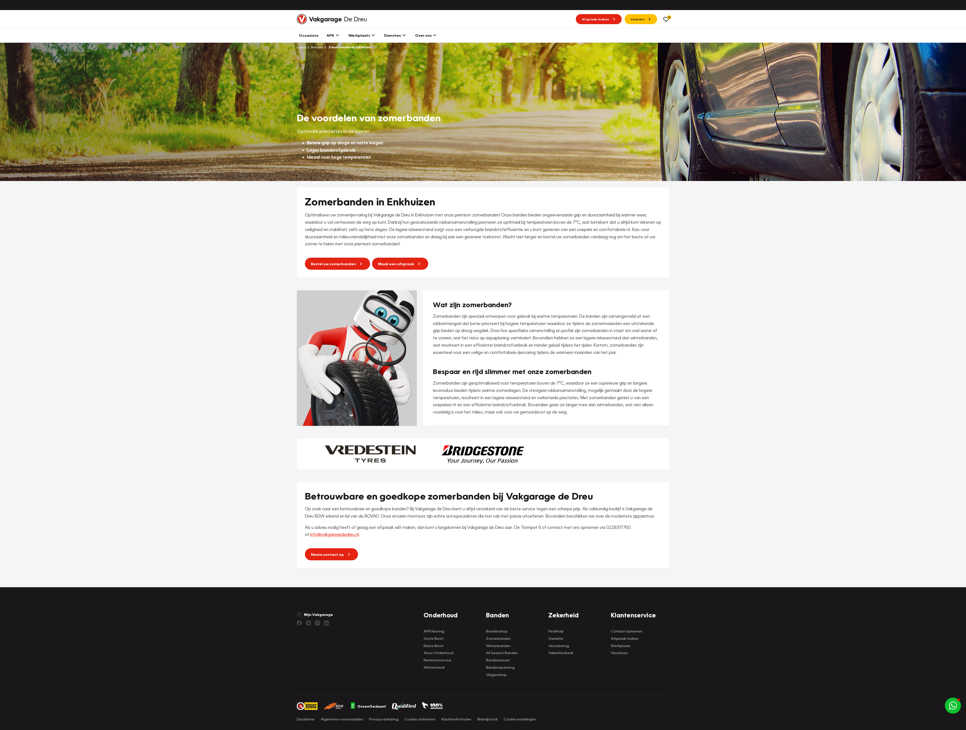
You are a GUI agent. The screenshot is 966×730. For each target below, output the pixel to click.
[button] (953, 706)
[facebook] (299, 622)
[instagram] (317, 622)
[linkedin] (326, 622)
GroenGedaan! (371, 706)
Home (301, 47)
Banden (316, 47)
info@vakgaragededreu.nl (334, 534)
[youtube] (308, 622)
